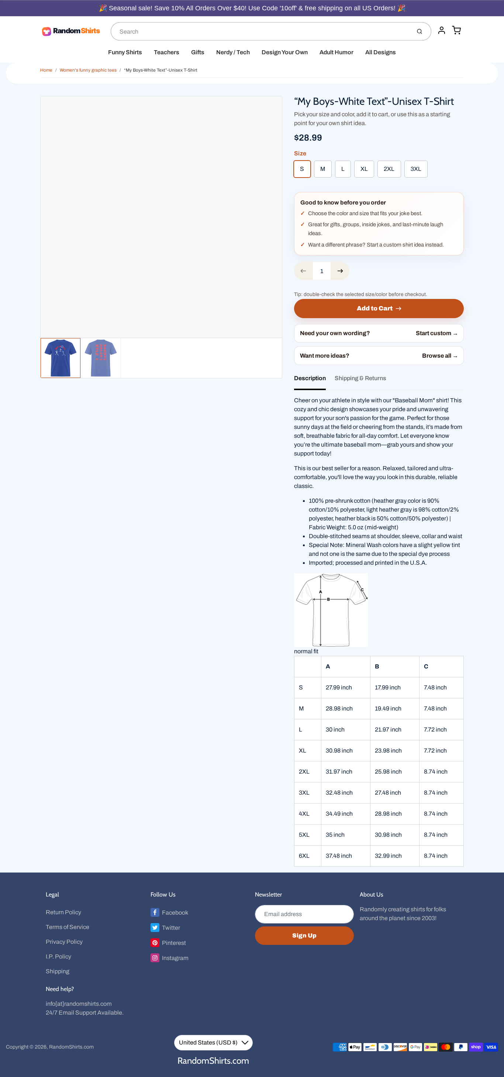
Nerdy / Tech (233, 52)
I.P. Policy (58, 956)
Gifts (197, 52)
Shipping (57, 971)
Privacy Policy (64, 942)
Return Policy (63, 912)
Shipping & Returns (360, 378)
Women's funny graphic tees (88, 70)
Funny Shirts (125, 52)
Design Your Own (285, 52)
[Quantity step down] (303, 271)
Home (46, 70)
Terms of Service (67, 927)
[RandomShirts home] (72, 31)
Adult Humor (336, 52)
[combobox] (260, 31)
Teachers (166, 52)
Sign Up (304, 935)
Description (310, 378)
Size (300, 153)
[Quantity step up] (340, 271)
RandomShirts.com (71, 1047)
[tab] (314, 380)
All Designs (380, 52)
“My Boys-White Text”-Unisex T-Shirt (160, 70)
